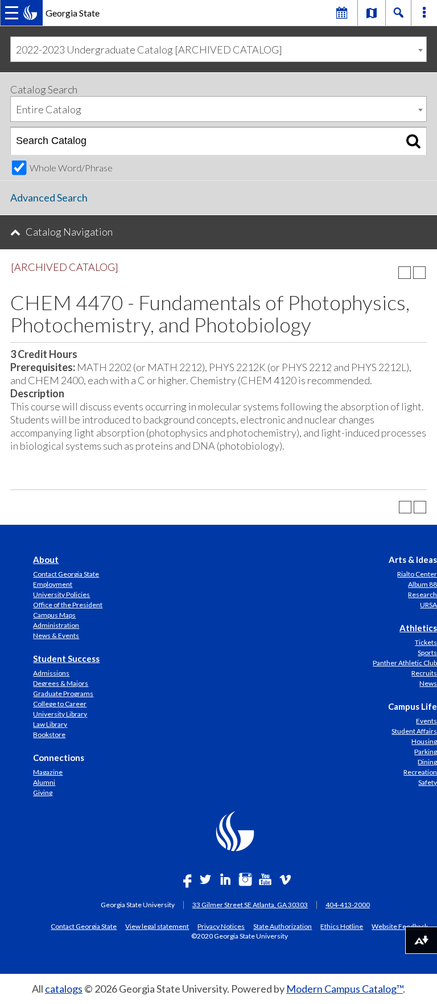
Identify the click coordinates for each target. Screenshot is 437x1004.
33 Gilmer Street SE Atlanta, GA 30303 (250, 904)
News (428, 683)
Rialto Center (417, 574)
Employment (52, 584)
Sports (427, 652)
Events (426, 721)
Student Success (66, 658)
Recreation (420, 772)
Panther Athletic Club (405, 663)
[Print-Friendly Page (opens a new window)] (404, 272)
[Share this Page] (390, 272)
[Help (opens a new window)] (419, 272)
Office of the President (67, 604)
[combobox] (218, 49)
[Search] (413, 141)
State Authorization (282, 926)
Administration (56, 625)
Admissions (51, 673)
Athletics (418, 628)
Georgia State (73, 12)
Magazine (48, 772)
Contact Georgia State (66, 574)
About (46, 559)
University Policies (61, 594)
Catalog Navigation (69, 231)
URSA (428, 604)
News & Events (56, 635)
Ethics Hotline (341, 926)
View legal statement (157, 926)
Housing (424, 741)
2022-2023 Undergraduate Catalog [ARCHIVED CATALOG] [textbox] (149, 49)
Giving (42, 792)
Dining (427, 762)
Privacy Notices (221, 926)
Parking (425, 751)
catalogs (64, 988)
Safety (427, 782)
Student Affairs (414, 731)
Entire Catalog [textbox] (48, 109)
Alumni (44, 782)
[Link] (371, 12)
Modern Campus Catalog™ (344, 988)
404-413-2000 (347, 904)
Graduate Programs (63, 693)
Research (422, 594)
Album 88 (422, 584)
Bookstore (49, 734)
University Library (60, 714)
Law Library (50, 724)
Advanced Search (49, 197)
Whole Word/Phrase (71, 167)
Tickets (426, 642)
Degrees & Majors (60, 683)
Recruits (424, 673)
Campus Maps (54, 615)
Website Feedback (400, 926)
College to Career (59, 703)
